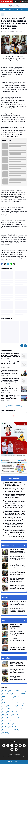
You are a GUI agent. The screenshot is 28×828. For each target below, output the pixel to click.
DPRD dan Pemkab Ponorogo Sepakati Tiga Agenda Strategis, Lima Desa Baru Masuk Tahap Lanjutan (15, 530)
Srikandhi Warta (16, 762)
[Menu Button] (2, 5)
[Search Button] (25, 5)
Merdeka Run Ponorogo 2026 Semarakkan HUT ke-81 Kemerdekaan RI (10, 363)
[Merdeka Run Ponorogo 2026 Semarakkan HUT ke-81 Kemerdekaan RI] (24, 364)
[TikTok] (24, 745)
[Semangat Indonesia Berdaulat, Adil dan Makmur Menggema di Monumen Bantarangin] (24, 389)
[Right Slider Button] (26, 9)
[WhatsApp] (11, 264)
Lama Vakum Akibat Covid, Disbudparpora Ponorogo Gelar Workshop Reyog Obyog (15, 484)
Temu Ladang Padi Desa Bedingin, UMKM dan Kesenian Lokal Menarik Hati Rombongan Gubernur (16, 671)
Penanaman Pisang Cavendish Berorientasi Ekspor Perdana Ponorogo (17, 678)
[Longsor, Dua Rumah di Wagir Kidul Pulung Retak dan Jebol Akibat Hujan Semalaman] (5, 559)
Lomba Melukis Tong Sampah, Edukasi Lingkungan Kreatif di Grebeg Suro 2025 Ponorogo (15, 626)
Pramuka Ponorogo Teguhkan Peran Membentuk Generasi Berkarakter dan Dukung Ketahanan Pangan (10, 380)
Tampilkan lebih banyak (14, 405)
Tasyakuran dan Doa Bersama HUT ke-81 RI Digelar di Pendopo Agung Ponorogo (10, 397)
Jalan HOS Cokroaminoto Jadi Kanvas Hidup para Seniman (17, 640)
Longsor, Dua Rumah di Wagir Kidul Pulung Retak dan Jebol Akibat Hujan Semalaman (17, 558)
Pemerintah (11, 9)
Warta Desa (20, 9)
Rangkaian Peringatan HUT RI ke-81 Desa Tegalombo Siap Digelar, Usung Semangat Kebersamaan (15, 513)
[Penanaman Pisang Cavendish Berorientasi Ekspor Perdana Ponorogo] (5, 679)
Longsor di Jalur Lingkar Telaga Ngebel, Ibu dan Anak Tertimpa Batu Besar (17, 551)
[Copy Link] (13, 264)
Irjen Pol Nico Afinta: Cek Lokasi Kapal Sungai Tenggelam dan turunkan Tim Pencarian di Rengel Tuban (17, 587)
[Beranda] (2, 14)
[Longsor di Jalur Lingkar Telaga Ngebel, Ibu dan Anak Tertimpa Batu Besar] (5, 552)
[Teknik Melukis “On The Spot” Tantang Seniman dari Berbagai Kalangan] (5, 634)
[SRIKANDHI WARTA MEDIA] (14, 5)
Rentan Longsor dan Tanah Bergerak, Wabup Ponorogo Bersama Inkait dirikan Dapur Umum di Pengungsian (17, 565)
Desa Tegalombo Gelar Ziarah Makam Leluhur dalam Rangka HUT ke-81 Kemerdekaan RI (14, 490)
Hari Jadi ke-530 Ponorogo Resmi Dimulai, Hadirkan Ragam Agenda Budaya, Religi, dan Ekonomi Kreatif (15, 519)
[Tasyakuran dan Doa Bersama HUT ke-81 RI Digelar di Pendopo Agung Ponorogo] (24, 398)
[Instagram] (11, 745)
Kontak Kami (16, 754)
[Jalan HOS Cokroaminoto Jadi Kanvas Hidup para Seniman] (5, 641)
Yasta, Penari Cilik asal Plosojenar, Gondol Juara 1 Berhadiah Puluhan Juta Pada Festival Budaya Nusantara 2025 (17, 610)
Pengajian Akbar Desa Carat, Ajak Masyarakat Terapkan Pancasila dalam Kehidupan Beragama (10, 372)
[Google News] (20, 745)
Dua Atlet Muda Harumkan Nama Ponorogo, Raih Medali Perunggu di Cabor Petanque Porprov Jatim (17, 603)
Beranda (3, 9)
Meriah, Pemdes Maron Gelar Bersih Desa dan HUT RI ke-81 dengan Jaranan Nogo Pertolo (10, 355)
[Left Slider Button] (21, 345)
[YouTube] (16, 745)
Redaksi (10, 754)
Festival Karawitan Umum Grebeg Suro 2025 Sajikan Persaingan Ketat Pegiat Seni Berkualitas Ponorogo (17, 647)
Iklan (24, 757)
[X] (5, 264)
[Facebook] (2, 264)
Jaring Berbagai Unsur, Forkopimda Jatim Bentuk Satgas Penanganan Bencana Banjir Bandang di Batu (17, 572)
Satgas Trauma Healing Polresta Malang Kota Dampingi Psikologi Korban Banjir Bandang (16, 579)
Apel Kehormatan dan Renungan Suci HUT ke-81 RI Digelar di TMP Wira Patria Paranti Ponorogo (15, 536)
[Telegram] (8, 264)
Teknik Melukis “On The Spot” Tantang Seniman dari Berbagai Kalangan (16, 633)
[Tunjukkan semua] (25, 545)
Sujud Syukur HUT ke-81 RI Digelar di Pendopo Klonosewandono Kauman (15, 507)
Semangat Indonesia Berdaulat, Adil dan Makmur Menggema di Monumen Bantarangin (9, 388)
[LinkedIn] (11, 749)
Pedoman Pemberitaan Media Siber (12, 757)
